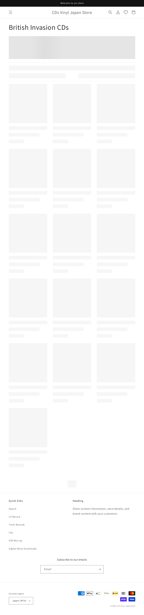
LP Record (14, 516)
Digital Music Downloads (23, 548)
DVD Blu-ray (15, 540)
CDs (11, 532)
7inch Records (17, 524)
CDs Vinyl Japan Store (126, 606)
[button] (10, 12)
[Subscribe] (99, 569)
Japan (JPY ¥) (19, 600)
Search (13, 508)
